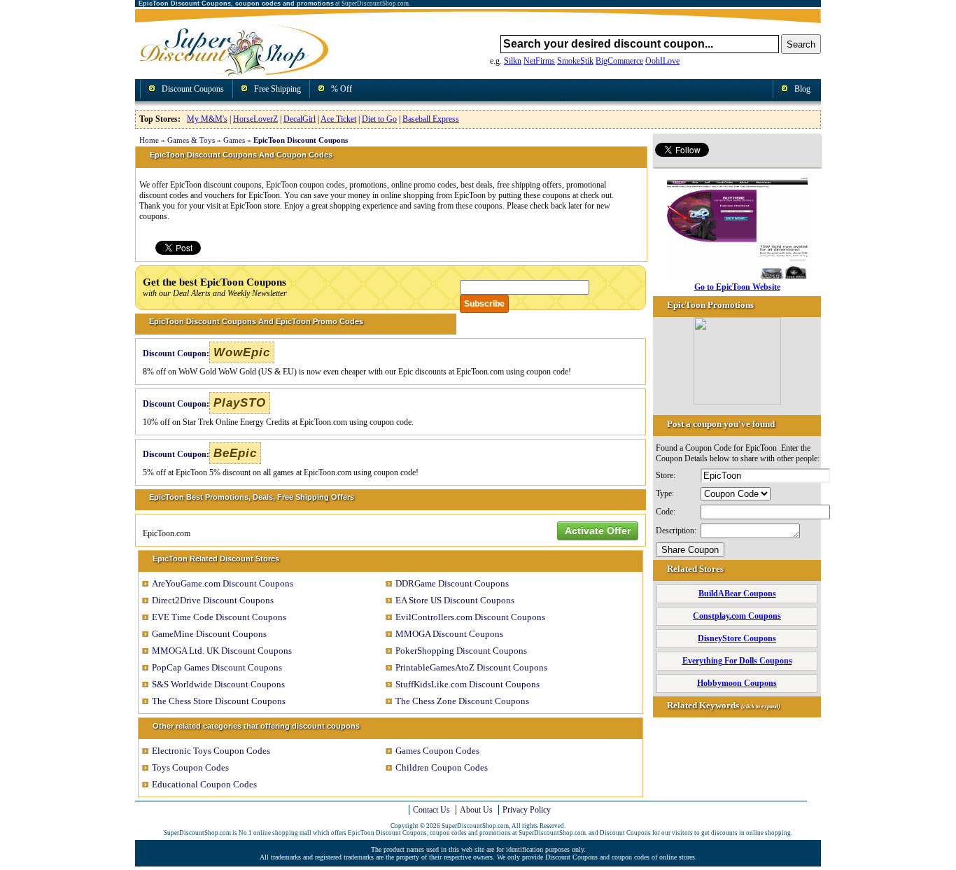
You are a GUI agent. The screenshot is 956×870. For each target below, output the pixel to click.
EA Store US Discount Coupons (454, 600)
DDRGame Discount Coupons (452, 583)
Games (234, 140)
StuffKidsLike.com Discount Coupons (467, 684)
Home (149, 140)
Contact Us (431, 810)
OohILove (662, 61)
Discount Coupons (193, 89)
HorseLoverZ (255, 119)
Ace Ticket (338, 119)
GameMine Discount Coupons (209, 634)
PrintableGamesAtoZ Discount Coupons (471, 667)
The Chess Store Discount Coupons (219, 701)
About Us (476, 810)
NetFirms (539, 61)
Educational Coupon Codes (204, 784)
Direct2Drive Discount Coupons (213, 600)
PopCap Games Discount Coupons (217, 667)
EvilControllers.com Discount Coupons (470, 617)
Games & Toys (191, 140)
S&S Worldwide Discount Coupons (218, 684)
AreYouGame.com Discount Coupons (222, 583)
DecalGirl (299, 119)
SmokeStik (575, 61)
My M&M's (207, 119)
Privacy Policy (526, 810)
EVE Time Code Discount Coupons (219, 617)
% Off (341, 89)
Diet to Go (379, 119)
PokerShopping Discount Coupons (461, 650)
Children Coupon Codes (441, 767)
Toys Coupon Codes (190, 767)
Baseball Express (430, 119)
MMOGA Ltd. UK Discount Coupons (222, 650)
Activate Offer (598, 530)
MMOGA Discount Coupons (449, 634)
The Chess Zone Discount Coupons (462, 701)
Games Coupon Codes (437, 750)
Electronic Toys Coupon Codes (211, 750)
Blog (802, 89)
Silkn (512, 61)
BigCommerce (619, 61)
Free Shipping (277, 89)
